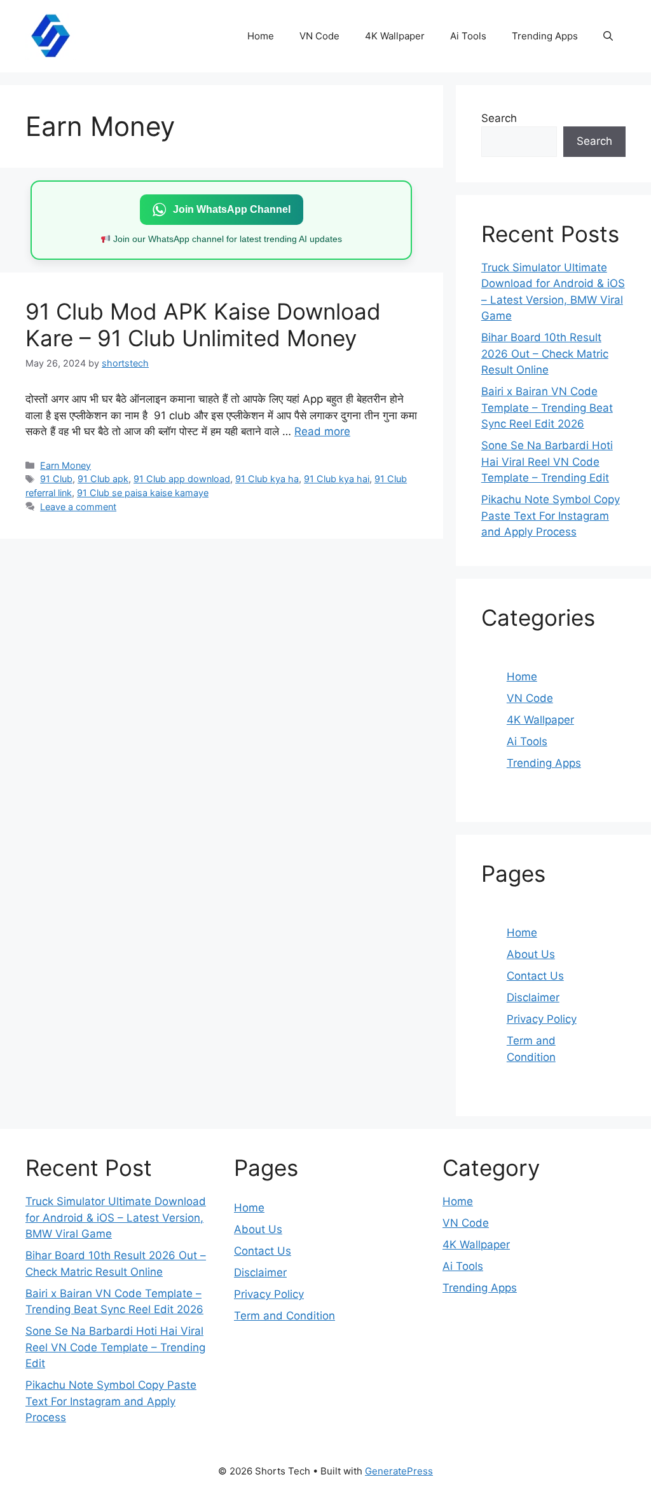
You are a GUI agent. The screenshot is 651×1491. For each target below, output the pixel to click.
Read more (322, 431)
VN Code (319, 36)
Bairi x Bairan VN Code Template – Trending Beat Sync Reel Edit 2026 (547, 407)
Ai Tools (468, 36)
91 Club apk (103, 478)
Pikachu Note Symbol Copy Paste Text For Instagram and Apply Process (550, 515)
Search (499, 118)
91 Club (56, 478)
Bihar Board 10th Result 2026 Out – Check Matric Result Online (544, 353)
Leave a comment (78, 506)
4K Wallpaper (395, 36)
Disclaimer (533, 997)
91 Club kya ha (267, 478)
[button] (608, 36)
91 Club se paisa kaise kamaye (143, 492)
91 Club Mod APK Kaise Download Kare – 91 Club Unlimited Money (203, 324)
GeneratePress (399, 1471)
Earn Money (65, 465)
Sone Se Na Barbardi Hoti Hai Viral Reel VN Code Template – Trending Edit (547, 461)
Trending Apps (545, 36)
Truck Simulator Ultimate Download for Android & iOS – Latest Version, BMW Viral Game (115, 1217)
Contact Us (535, 975)
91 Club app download (182, 478)
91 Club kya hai (336, 478)
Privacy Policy (542, 1019)
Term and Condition (284, 1315)
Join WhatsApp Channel (232, 209)
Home (260, 36)
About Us (531, 954)
